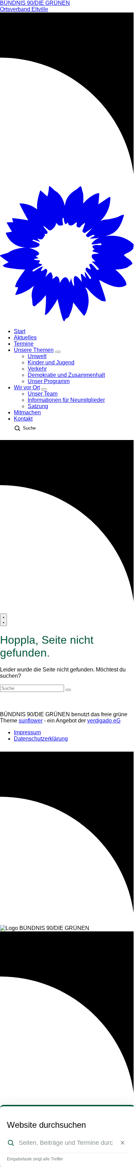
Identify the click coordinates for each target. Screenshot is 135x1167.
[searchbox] (66, 1143)
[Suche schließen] (122, 1142)
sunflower (31, 721)
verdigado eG (103, 721)
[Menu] (3, 620)
